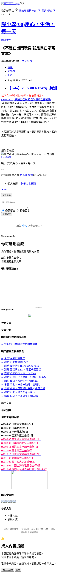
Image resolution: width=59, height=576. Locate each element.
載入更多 (7, 195)
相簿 (10, 67)
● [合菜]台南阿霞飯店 (13, 358)
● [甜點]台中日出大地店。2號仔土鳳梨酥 (24, 377)
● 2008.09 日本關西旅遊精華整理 (19, 344)
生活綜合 (27, 61)
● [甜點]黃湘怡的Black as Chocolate (20, 366)
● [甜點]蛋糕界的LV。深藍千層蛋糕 (21, 369)
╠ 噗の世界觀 (28, 183)
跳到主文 (6, 40)
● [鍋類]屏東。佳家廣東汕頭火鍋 (19, 396)
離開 (18, 570)
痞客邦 (24, 175)
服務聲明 (34, 532)
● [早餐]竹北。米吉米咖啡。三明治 (20, 384)
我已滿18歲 (8, 570)
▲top (4, 189)
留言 (30, 175)
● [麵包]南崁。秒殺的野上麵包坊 (19, 381)
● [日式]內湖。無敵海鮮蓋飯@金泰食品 (23, 388)
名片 (10, 75)
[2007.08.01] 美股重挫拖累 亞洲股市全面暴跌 (26, 99)
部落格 (11, 71)
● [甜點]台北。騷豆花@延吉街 (18, 392)
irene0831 (6, 157)
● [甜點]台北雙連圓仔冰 (14, 362)
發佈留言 (7, 214)
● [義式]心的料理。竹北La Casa (18, 373)
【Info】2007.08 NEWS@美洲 (32, 88)
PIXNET (14, 529)
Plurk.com (38, 307)
